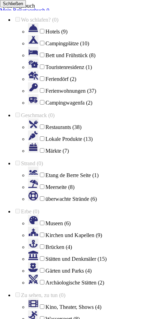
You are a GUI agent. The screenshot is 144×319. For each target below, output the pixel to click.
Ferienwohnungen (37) (70, 91)
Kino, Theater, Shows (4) (73, 307)
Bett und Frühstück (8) (70, 55)
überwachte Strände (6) (71, 199)
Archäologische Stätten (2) (74, 283)
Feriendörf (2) (60, 79)
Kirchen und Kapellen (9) (73, 235)
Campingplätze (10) (67, 43)
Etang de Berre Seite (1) (72, 175)
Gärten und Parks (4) (68, 271)
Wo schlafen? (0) (39, 20)
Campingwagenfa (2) (68, 103)
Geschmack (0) (38, 115)
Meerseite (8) (59, 187)
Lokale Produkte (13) (69, 139)
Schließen (13, 3)
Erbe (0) (30, 211)
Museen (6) (58, 223)
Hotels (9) (56, 32)
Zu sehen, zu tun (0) (43, 295)
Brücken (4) (58, 247)
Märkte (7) (57, 151)
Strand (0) (32, 163)
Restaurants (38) (63, 127)
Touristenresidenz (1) (68, 67)
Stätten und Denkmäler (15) (76, 259)
